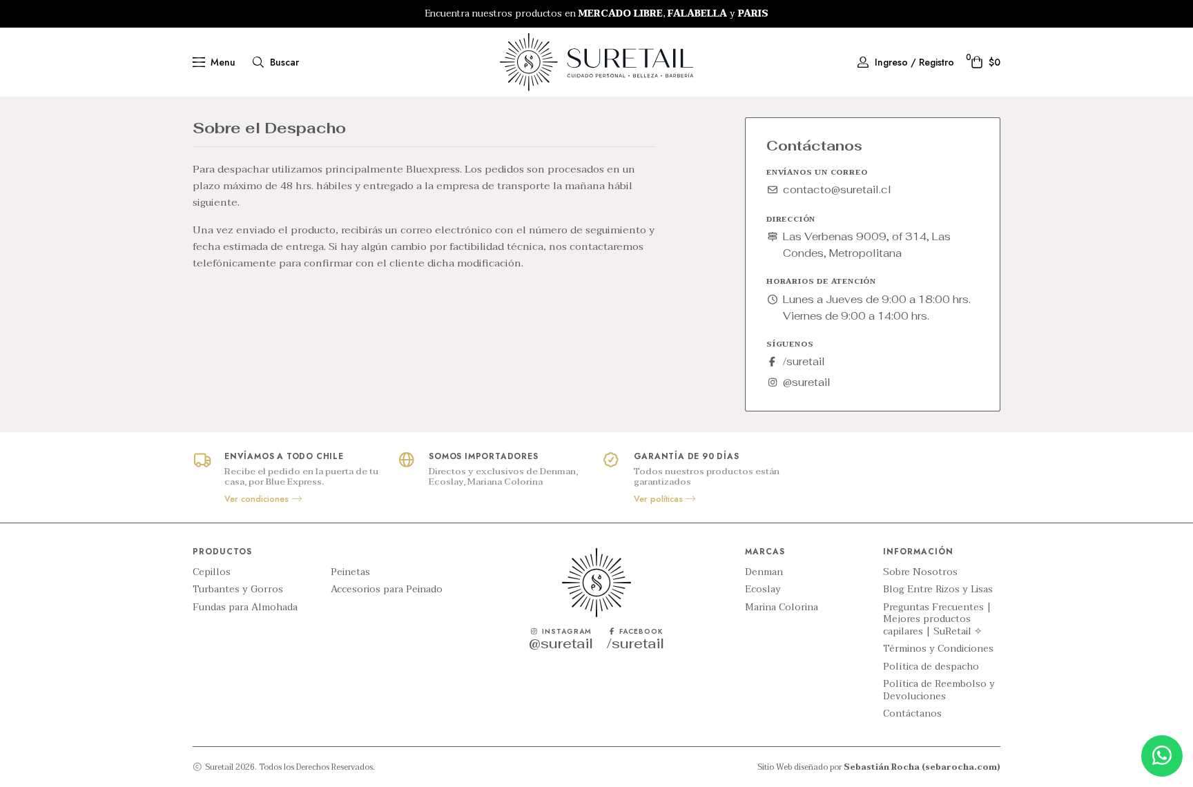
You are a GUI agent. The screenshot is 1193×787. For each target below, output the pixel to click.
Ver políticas (660, 499)
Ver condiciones (257, 499)
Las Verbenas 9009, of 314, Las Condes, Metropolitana (867, 245)
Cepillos (212, 572)
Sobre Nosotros (920, 572)
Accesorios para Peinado (387, 589)
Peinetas (350, 572)
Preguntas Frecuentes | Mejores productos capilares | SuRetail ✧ (937, 619)
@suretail (807, 382)
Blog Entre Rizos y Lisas (938, 589)
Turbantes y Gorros (238, 589)
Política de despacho (931, 667)
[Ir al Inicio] (596, 62)
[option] (596, 14)
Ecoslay (763, 589)
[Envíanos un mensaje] (1162, 756)
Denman (764, 572)
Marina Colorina (781, 607)
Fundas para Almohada (245, 607)
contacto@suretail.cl (837, 189)
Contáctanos (912, 714)
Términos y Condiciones (938, 649)
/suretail (804, 361)
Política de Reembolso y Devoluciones (939, 690)
